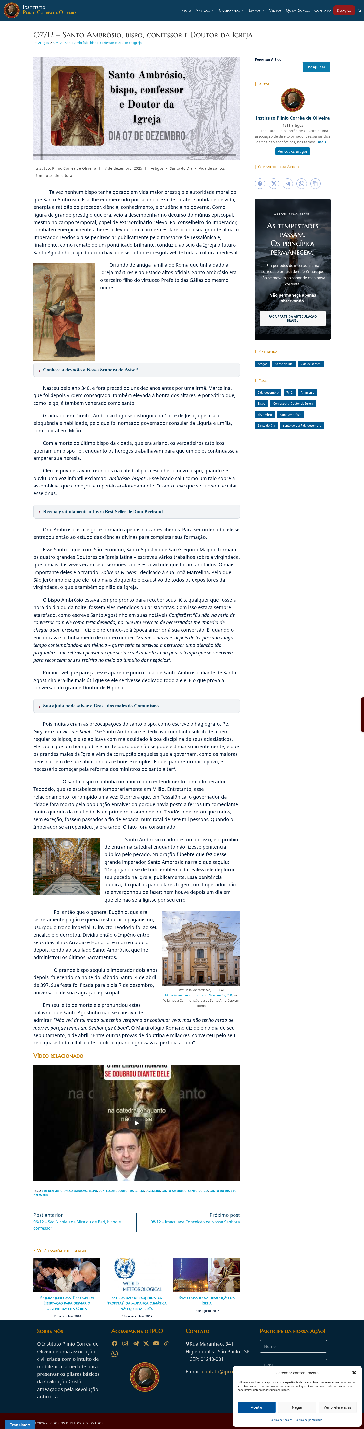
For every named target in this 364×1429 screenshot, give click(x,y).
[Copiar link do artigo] (315, 183)
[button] (354, 1372)
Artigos (157, 168)
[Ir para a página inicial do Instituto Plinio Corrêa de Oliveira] (145, 1376)
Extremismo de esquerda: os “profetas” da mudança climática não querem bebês (137, 1303)
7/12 (67, 1191)
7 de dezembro (52, 1191)
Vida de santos (212, 168)
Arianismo (79, 1191)
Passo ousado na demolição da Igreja (207, 1300)
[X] (146, 1343)
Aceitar (257, 1407)
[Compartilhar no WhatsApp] (301, 183)
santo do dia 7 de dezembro (302, 425)
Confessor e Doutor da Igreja (121, 1191)
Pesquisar (316, 67)
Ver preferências (337, 1407)
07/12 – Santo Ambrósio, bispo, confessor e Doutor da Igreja (97, 42)
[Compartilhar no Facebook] (260, 183)
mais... (323, 142)
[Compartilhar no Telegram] (288, 183)
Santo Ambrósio (174, 1191)
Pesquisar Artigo (268, 59)
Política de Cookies (281, 1420)
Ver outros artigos (293, 151)
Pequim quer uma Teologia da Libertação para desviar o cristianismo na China (67, 1303)
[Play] (136, 1123)
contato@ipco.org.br (225, 1371)
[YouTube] (156, 1343)
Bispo (93, 1191)
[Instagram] (125, 1343)
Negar (297, 1407)
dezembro (153, 1191)
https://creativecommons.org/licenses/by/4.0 (198, 995)
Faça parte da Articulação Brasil (292, 318)
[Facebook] (114, 1343)
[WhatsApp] (114, 1354)
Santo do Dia (181, 168)
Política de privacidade (308, 1420)
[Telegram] (135, 1343)
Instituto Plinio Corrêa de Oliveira (66, 168)
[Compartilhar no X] (274, 183)
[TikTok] (166, 1343)
